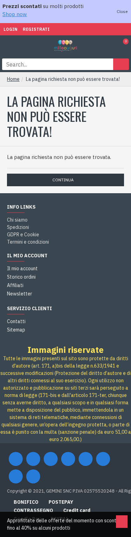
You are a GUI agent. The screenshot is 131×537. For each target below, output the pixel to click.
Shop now (14, 14)
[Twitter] (33, 459)
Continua (63, 179)
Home (13, 79)
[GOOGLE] (51, 459)
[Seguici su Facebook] (16, 459)
